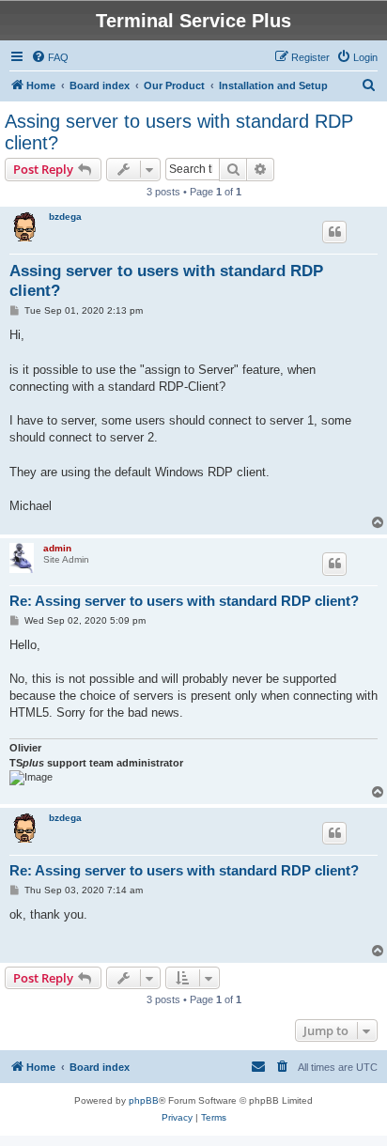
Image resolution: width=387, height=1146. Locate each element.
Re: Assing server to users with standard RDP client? (184, 601)
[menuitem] (50, 57)
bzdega (65, 216)
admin (57, 548)
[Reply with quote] (334, 232)
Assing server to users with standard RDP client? (179, 132)
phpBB (144, 1100)
